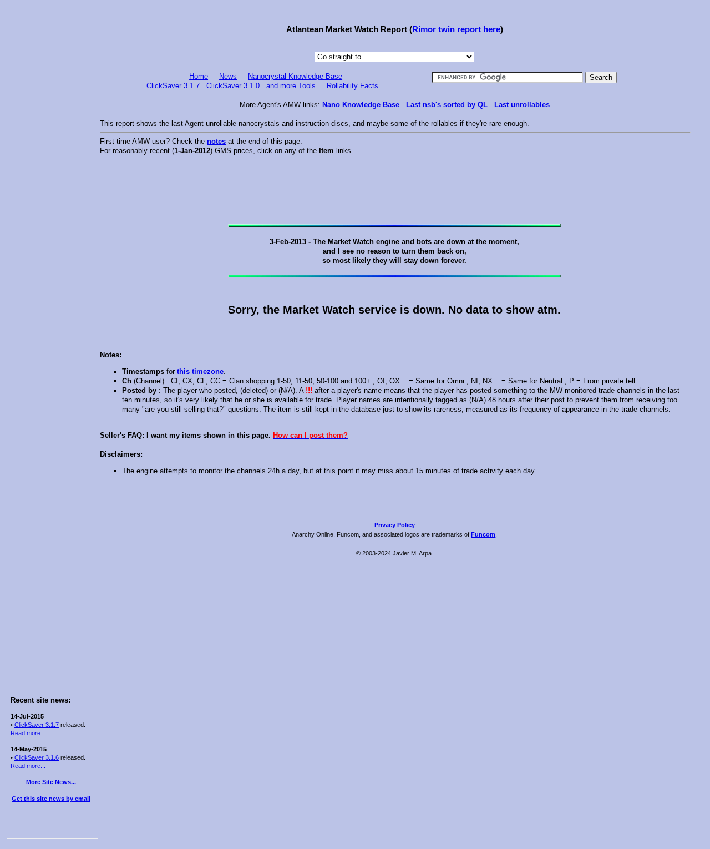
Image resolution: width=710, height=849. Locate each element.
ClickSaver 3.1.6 (36, 757)
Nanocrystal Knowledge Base (295, 76)
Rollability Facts (352, 86)
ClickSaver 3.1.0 (233, 86)
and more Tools (291, 86)
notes (216, 141)
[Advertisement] (51, 173)
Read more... (28, 733)
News (228, 76)
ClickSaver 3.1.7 (36, 724)
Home (198, 76)
